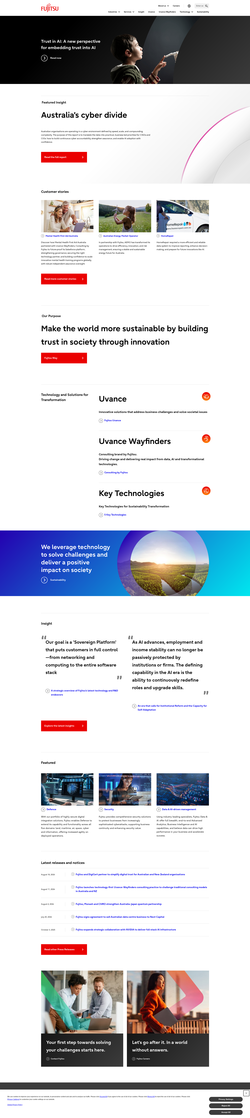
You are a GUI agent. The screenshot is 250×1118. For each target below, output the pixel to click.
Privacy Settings (226, 1099)
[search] (206, 6)
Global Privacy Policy (14, 1105)
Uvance (151, 12)
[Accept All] (103, 1097)
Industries (112, 12)
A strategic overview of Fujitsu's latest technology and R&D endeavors (84, 692)
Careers (176, 6)
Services (127, 12)
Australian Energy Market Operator (120, 236)
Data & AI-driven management (179, 809)
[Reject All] (151, 1097)
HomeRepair (167, 236)
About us (162, 6)
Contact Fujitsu (57, 1059)
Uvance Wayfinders (167, 12)
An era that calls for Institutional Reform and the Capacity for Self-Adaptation (172, 708)
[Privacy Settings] (13, 1099)
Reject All (226, 1106)
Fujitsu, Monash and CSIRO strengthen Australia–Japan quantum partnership (119, 904)
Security (109, 809)
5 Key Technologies (115, 514)
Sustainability (203, 12)
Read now (55, 58)
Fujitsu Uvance (112, 420)
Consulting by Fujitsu (116, 472)
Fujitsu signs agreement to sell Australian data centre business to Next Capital (120, 917)
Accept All (225, 1112)
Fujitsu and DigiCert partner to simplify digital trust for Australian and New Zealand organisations (130, 874)
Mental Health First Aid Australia (62, 236)
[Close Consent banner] (246, 1093)
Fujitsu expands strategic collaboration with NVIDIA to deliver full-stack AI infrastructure (126, 929)
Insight (141, 12)
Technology (185, 12)
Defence (51, 809)
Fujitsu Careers (143, 1059)
